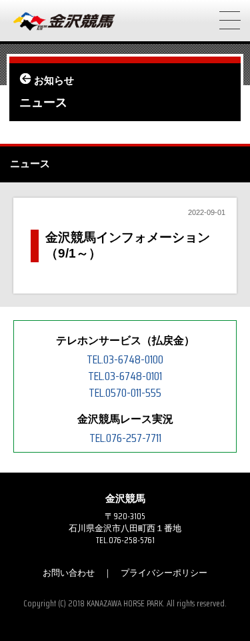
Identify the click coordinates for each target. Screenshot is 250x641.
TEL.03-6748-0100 (125, 359)
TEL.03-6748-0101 (125, 376)
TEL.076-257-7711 (125, 438)
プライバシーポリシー (164, 573)
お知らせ (54, 80)
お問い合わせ (69, 573)
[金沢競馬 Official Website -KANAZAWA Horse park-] (64, 22)
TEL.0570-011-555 (125, 392)
